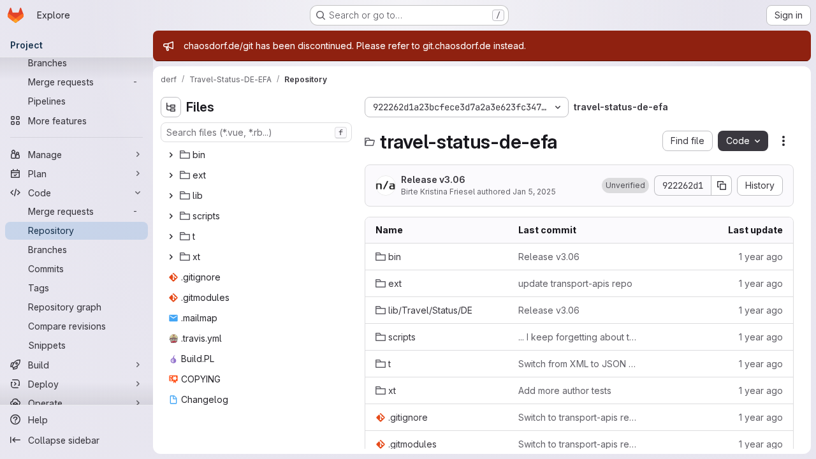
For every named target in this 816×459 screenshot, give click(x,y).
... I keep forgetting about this (579, 337)
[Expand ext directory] (170, 175)
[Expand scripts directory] (170, 216)
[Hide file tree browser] (171, 107)
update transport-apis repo (575, 283)
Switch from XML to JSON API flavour (579, 363)
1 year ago (761, 256)
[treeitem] (257, 155)
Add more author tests (564, 390)
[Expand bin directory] (170, 155)
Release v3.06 (433, 179)
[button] (625, 185)
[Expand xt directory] (170, 257)
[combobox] (256, 132)
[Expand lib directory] (170, 195)
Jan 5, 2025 (534, 191)
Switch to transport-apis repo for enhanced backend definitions (579, 417)
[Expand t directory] (170, 236)
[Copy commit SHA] (721, 185)
